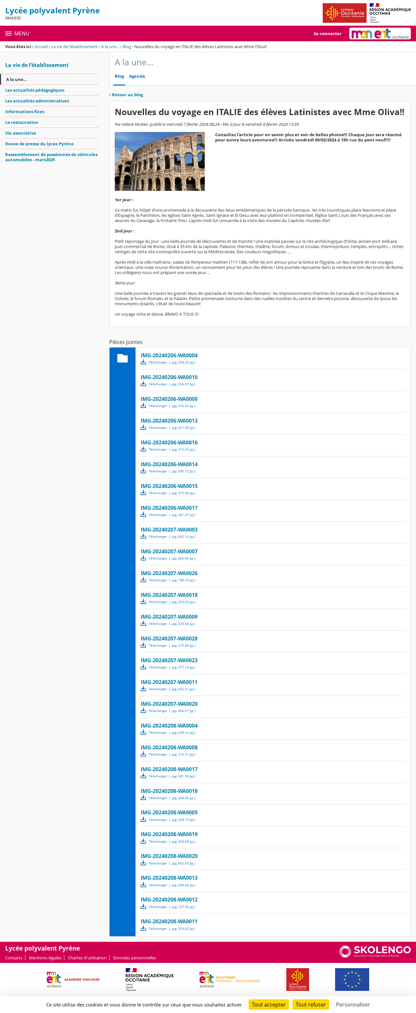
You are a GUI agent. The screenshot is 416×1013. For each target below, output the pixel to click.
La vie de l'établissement (74, 46)
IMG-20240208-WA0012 (169, 899)
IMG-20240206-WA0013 (169, 420)
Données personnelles (134, 957)
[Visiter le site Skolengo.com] (375, 956)
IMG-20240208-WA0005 (169, 812)
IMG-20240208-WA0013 (169, 877)
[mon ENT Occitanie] (380, 33)
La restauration (21, 122)
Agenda (137, 76)
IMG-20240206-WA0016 (169, 442)
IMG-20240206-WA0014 (169, 464)
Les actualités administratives (37, 101)
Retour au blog (126, 95)
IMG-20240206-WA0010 (169, 377)
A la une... (110, 46)
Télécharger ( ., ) (172, 362)
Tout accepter (269, 1004)
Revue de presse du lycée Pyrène (39, 144)
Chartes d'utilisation (87, 957)
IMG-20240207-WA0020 (169, 703)
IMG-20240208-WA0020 (169, 856)
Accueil (41, 46)
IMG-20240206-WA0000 (169, 398)
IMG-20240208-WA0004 (169, 725)
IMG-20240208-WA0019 (169, 834)
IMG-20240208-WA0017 (169, 769)
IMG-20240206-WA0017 (169, 507)
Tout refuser (311, 1004)
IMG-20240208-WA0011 (169, 921)
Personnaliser (353, 1004)
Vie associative (20, 133)
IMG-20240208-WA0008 (169, 747)
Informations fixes (24, 111)
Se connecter (328, 33)
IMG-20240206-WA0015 (169, 486)
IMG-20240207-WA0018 (169, 595)
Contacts (13, 957)
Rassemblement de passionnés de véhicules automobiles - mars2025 (51, 157)
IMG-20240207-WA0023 (169, 660)
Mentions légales (45, 957)
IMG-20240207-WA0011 (169, 682)
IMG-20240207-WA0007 (169, 551)
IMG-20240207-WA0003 (169, 529)
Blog (127, 46)
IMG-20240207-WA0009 (169, 616)
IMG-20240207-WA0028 (169, 638)
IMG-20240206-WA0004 (169, 355)
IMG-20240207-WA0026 (169, 573)
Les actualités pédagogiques (34, 90)
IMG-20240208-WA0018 (169, 791)
